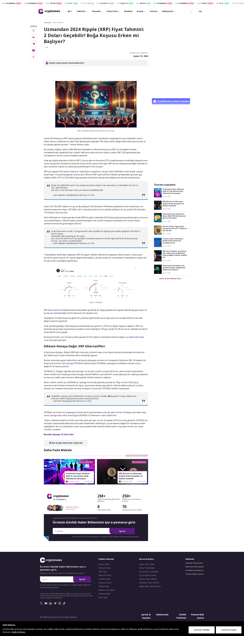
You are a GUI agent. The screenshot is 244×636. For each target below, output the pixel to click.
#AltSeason (70, 398)
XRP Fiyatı (102, 572)
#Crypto (122, 396)
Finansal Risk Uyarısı (194, 574)
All (69, 11)
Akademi (128, 11)
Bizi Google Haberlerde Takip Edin (67, 443)
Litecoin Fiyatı (104, 594)
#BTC (67, 185)
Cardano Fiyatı (104, 579)
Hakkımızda (167, 11)
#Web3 (62, 398)
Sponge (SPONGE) (74, 363)
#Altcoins (55, 398)
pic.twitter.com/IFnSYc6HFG (70, 241)
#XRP (62, 185)
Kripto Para (112, 11)
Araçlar (140, 11)
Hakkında (189, 559)
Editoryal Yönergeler (194, 567)
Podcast (154, 11)
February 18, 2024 (86, 243)
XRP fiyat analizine (53, 310)
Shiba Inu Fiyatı (104, 575)
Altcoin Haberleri (58, 22)
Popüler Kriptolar (106, 559)
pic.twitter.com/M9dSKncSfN (91, 190)
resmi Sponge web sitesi (55, 415)
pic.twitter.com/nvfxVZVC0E (86, 398)
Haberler (81, 11)
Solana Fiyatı (103, 586)
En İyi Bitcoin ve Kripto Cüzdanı (173, 101)
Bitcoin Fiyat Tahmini (148, 579)
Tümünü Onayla (228, 629)
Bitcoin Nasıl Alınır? (147, 568)
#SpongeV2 (114, 396)
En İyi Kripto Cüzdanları (148, 572)
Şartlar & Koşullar (146, 616)
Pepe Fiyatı (103, 597)
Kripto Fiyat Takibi (146, 564)
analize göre (79, 174)
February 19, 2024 (86, 195)
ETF (107, 160)
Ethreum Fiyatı (104, 568)
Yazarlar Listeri (72, 507)
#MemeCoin (131, 396)
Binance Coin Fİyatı (106, 590)
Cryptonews (47, 22)
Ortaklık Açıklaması (194, 570)
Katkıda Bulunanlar (194, 563)
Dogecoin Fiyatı (104, 583)
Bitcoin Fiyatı (103, 564)
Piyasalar (96, 11)
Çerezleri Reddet (202, 629)
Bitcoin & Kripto (146, 559)
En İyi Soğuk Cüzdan (147, 575)
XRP (65, 138)
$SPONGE (79, 396)
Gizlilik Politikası (181, 616)
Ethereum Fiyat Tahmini (149, 583)
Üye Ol (122, 531)
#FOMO (104, 396)
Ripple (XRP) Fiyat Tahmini (150, 586)
